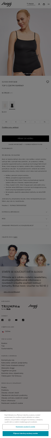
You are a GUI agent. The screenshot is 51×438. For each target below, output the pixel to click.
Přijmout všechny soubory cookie (25, 433)
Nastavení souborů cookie (25, 427)
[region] (25, 425)
